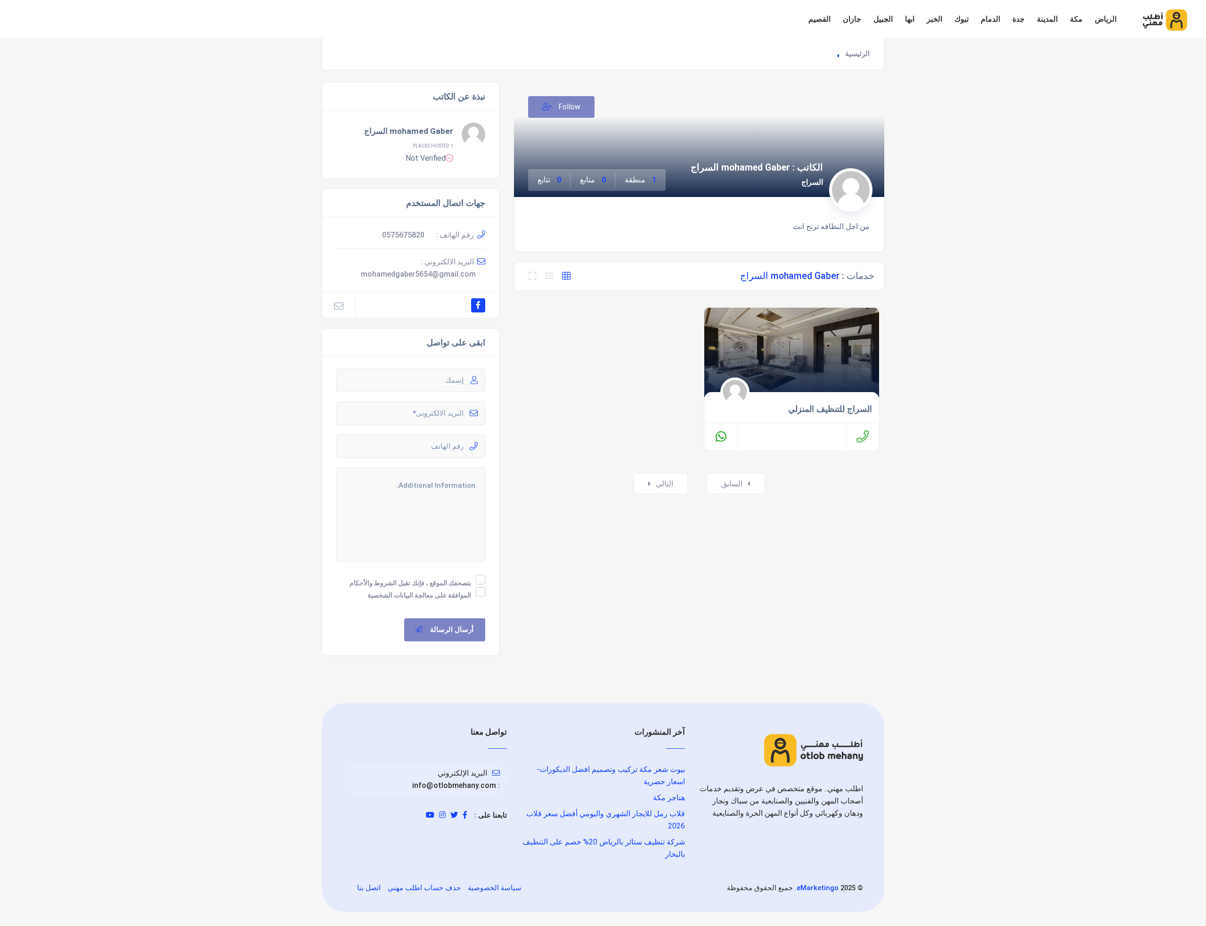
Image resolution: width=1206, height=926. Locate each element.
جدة (1018, 19)
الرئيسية (857, 53)
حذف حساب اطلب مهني (424, 888)
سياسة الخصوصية (495, 888)
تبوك (961, 19)
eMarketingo (818, 888)
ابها (909, 19)
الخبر (934, 19)
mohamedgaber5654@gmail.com (418, 274)
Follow (568, 106)
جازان (852, 19)
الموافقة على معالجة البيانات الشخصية (419, 595)
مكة (1076, 19)
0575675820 (403, 234)
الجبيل (883, 19)
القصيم (819, 19)
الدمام (990, 19)
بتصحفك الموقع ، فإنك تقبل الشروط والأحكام (410, 583)
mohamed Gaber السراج (408, 131)
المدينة (1047, 19)
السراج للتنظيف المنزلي (830, 409)
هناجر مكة (669, 797)
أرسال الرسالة (451, 629)
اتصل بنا (369, 888)
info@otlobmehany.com (454, 785)
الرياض (1105, 19)
